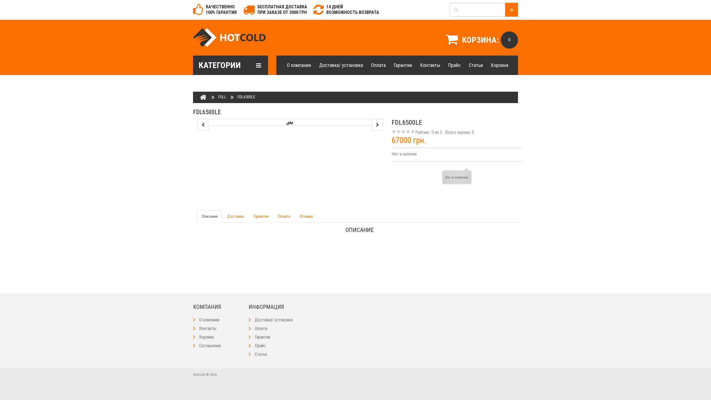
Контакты (430, 65)
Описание (210, 216)
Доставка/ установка (341, 65)
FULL (222, 96)
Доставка (235, 216)
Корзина (499, 65)
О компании (299, 65)
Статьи (476, 65)
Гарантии (403, 65)
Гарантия (261, 216)
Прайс (454, 65)
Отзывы (306, 216)
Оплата (378, 65)
